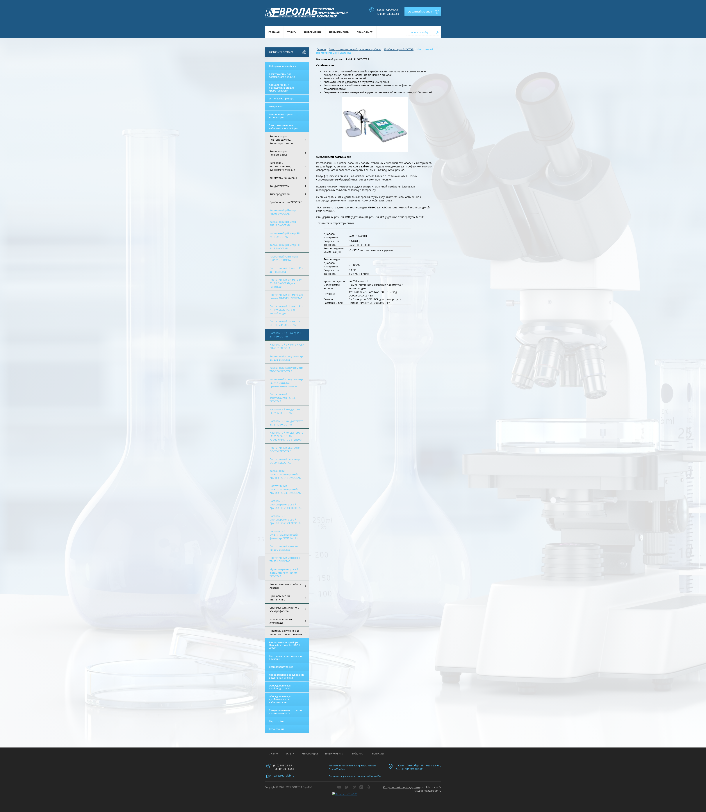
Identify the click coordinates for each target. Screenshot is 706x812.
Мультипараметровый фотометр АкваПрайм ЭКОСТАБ (284, 573)
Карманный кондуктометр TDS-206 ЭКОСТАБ (286, 369)
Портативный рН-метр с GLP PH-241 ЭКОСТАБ (285, 323)
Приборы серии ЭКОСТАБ (286, 202)
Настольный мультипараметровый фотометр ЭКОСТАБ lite (284, 534)
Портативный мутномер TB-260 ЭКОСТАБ (285, 547)
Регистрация (276, 728)
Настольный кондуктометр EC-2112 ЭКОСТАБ (286, 422)
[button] (422, 11)
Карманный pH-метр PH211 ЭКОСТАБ (283, 223)
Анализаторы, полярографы (278, 152)
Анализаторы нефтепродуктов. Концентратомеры (281, 139)
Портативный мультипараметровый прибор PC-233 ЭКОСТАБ (285, 489)
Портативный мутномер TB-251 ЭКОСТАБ (285, 559)
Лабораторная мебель (282, 66)
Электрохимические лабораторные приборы (283, 127)
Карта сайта (276, 721)
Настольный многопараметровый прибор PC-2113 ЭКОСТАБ (286, 504)
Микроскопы (276, 106)
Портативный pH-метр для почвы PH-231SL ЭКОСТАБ (287, 296)
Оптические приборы (281, 98)
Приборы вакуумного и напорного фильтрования (286, 632)
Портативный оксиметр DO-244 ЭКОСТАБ (285, 460)
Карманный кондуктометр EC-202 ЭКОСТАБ (286, 357)
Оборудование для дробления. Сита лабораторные (280, 699)
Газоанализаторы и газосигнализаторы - (349, 776)
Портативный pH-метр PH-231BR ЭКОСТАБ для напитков (286, 283)
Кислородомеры (280, 194)
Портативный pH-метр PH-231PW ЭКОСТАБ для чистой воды (286, 310)
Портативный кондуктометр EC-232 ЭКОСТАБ (283, 398)
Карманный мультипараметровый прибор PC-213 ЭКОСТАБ (285, 474)
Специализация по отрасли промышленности (285, 712)
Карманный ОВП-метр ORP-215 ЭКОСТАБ (284, 258)
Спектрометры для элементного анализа (282, 75)
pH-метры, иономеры (283, 178)
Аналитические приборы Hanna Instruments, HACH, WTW (284, 645)
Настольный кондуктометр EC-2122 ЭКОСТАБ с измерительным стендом (286, 436)
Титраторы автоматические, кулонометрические (282, 166)
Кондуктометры (279, 186)
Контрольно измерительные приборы (285, 657)
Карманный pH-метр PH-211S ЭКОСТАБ (285, 235)
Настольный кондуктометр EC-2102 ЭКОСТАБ (286, 411)
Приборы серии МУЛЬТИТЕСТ (280, 597)
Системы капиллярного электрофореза (284, 609)
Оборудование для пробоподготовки (280, 687)
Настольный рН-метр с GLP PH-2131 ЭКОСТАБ (287, 346)
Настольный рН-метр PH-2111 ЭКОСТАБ (286, 334)
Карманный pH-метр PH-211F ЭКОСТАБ (285, 246)
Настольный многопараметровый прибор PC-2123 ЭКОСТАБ (286, 519)
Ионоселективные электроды (281, 620)
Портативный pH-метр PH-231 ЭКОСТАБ (286, 269)
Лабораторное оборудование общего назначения (286, 676)
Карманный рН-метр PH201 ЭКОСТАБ (283, 211)
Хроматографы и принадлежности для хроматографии (282, 87)
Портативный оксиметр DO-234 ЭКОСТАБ (285, 449)
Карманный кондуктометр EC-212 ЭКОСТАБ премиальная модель (286, 383)
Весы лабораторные (281, 666)
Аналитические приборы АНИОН (286, 586)
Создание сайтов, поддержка (401, 787)
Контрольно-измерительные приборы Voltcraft (352, 765)
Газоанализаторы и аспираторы (281, 116)
